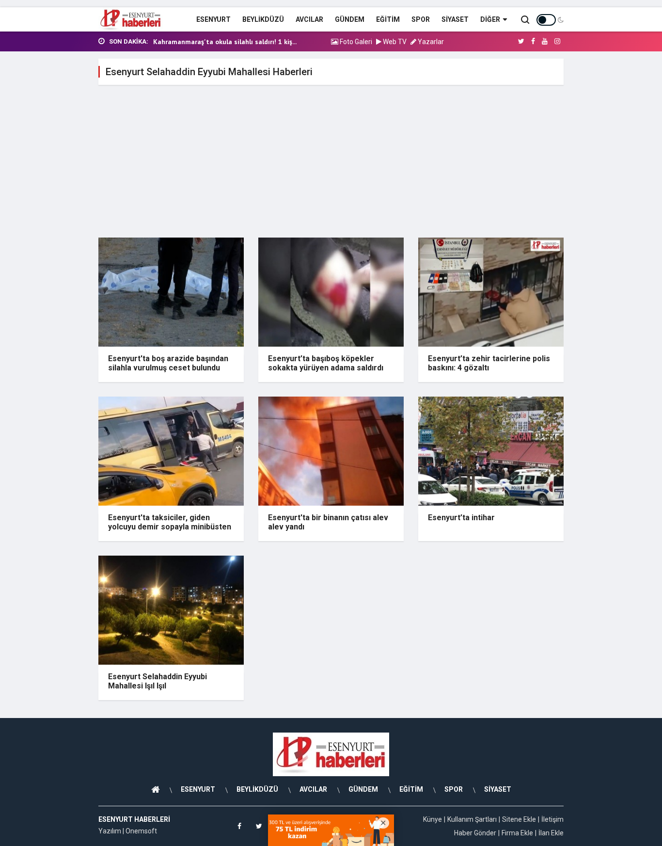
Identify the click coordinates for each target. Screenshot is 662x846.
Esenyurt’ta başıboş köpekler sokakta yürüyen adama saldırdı (325, 363)
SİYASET (455, 19)
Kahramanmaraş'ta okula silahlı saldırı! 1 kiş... (225, 41)
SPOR (420, 19)
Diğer (490, 19)
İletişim (552, 819)
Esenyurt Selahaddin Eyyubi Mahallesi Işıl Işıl (157, 681)
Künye (432, 819)
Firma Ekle (517, 833)
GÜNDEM (349, 19)
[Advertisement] (331, 165)
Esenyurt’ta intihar (461, 517)
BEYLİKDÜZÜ (263, 19)
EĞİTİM (388, 19)
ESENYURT (213, 19)
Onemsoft (141, 831)
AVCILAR (309, 19)
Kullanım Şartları (472, 819)
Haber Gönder (475, 833)
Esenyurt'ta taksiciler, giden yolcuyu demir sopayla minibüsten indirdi (169, 527)
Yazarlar (430, 42)
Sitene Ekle (519, 819)
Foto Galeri (355, 42)
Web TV (394, 42)
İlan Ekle (551, 833)
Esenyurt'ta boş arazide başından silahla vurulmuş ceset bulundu (168, 363)
